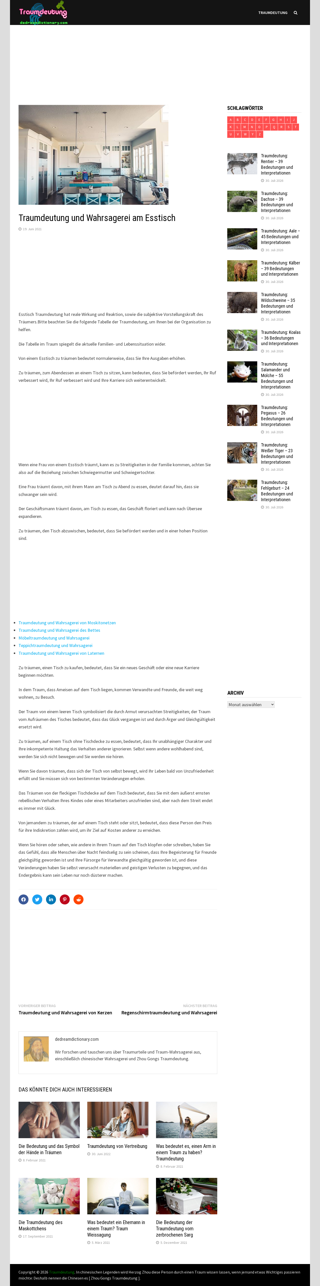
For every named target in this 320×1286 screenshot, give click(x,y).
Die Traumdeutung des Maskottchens (40, 1225)
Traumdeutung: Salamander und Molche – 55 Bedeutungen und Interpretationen (277, 375)
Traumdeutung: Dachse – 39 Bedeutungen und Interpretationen (277, 202)
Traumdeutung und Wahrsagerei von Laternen (61, 653)
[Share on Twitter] (37, 899)
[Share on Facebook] (23, 899)
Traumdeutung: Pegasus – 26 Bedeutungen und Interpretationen (277, 416)
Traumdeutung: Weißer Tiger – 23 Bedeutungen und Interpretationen (277, 453)
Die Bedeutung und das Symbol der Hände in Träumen (49, 1149)
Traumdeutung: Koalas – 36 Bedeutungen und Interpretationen (281, 338)
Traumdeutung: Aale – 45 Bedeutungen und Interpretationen (280, 236)
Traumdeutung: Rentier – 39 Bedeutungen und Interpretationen (277, 164)
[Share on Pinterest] (65, 899)
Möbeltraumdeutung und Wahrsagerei (54, 638)
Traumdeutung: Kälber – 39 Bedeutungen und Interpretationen (280, 268)
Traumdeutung (273, 12)
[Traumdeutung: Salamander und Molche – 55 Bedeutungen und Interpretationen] (242, 365)
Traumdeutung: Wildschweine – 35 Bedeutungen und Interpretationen (278, 303)
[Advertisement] (160, 60)
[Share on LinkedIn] (51, 899)
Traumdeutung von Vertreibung (117, 1146)
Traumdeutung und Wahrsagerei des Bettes (59, 630)
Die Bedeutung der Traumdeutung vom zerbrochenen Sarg (175, 1228)
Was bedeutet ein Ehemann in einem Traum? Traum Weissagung (116, 1228)
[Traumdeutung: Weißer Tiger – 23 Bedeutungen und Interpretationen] (242, 445)
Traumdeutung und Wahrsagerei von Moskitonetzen (67, 623)
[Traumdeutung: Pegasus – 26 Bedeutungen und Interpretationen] (242, 408)
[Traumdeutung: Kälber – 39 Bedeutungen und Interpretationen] (242, 263)
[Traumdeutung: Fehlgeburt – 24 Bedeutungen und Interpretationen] (242, 483)
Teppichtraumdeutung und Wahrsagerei (55, 645)
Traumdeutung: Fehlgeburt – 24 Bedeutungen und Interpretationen (277, 491)
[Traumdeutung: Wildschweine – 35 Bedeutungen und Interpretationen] (242, 295)
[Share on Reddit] (79, 899)
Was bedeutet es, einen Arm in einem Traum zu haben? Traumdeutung (186, 1152)
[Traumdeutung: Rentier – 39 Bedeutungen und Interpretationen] (242, 156)
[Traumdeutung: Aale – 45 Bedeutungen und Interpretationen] (242, 231)
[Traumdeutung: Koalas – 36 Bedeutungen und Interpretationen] (242, 333)
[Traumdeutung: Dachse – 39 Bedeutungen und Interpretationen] (242, 194)
